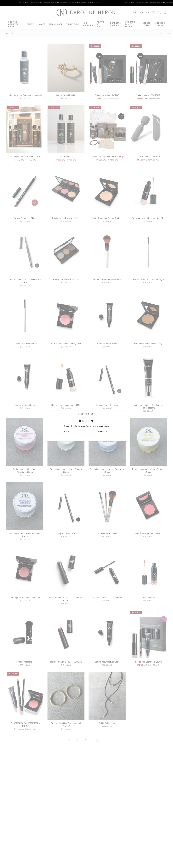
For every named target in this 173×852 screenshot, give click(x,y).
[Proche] (126, 414)
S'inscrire (102, 431)
